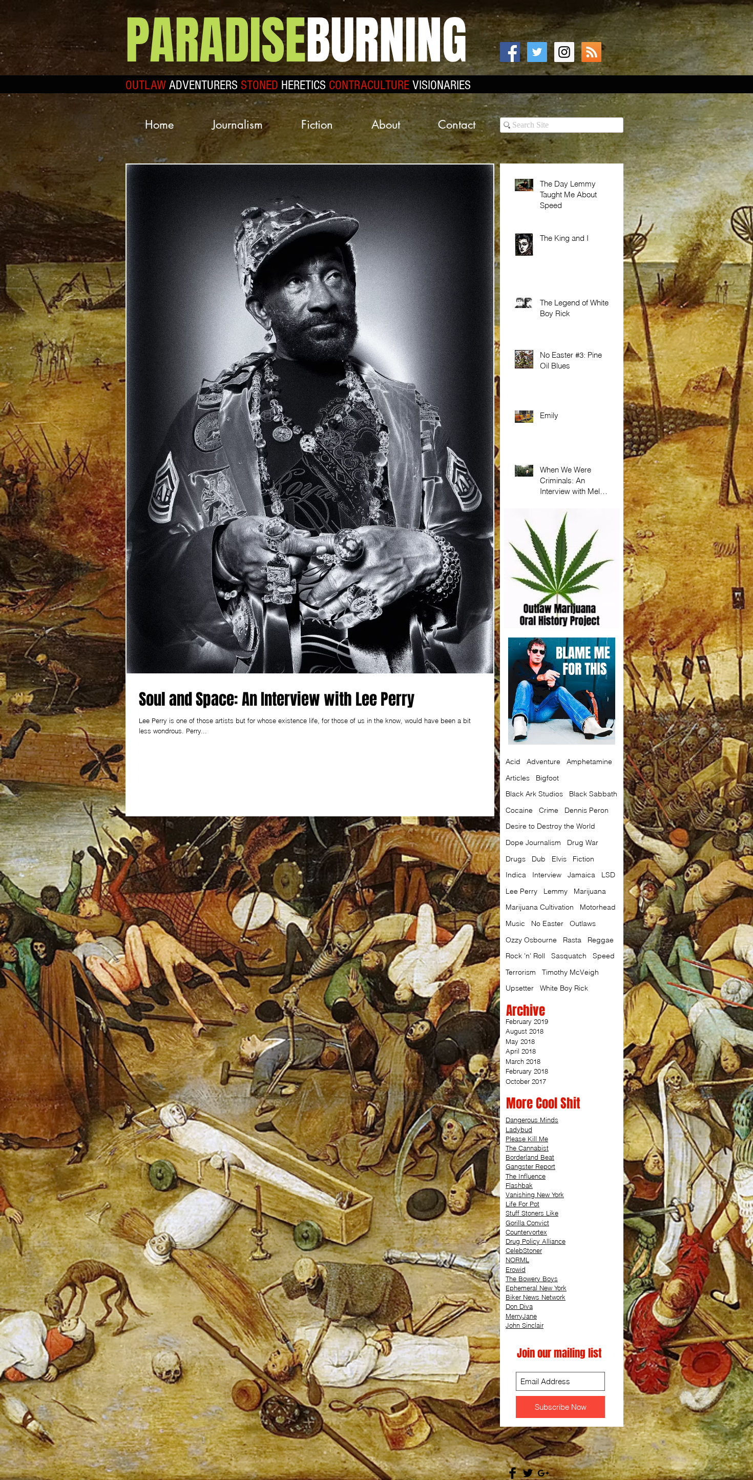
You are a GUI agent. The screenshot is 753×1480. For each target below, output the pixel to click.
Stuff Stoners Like (532, 1213)
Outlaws (583, 923)
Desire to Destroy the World (550, 826)
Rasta (572, 939)
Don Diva (519, 1306)
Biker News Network (536, 1297)
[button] (237, 125)
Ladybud (519, 1129)
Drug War (582, 842)
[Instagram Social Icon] (564, 52)
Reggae (601, 939)
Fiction (583, 859)
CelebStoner (524, 1250)
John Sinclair (524, 1325)
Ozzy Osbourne (531, 939)
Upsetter (520, 988)
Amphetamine (589, 761)
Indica (516, 874)
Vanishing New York (535, 1194)
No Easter (547, 923)
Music (515, 923)
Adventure (543, 761)
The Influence (526, 1176)
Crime (548, 810)
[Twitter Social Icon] (537, 52)
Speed (604, 955)
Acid (513, 761)
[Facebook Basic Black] (512, 1473)
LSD (608, 874)
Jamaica (581, 874)
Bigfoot (547, 778)
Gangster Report (530, 1166)
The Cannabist (527, 1148)
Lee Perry (521, 891)
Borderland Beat (530, 1157)
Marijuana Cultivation (540, 907)
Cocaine (519, 810)
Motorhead (598, 907)
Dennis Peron (586, 810)
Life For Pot (522, 1204)
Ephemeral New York (536, 1288)
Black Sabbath (593, 793)
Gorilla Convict (527, 1223)
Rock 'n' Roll (525, 955)
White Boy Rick (564, 988)
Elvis (559, 859)
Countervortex (526, 1232)
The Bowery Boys (532, 1279)
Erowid (516, 1269)
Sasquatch (569, 955)
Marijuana (590, 891)
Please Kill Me (527, 1139)
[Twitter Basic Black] (528, 1473)
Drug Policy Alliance (536, 1241)
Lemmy (555, 891)
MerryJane (521, 1316)
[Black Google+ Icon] (543, 1473)
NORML (517, 1260)
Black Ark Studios (534, 793)
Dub (539, 859)
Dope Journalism (533, 842)
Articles (518, 778)
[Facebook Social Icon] (510, 52)
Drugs (516, 859)
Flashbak (519, 1185)
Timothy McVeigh (570, 972)
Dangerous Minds (532, 1120)
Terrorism (521, 972)
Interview (546, 874)
